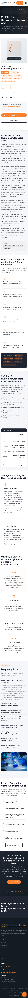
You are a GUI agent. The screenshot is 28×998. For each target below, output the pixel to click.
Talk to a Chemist (14, 120)
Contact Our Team (14, 887)
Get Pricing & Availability (10, 115)
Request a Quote (19, 2)
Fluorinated (15, 11)
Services (14, 992)
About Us (3, 942)
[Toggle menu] (25, 3)
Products (9, 11)
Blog (2, 955)
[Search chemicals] (14, 2)
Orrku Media (16, 995)
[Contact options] (24, 994)
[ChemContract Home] (7, 3)
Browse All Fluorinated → (14, 845)
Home (3, 11)
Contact (3, 958)
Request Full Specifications (10, 424)
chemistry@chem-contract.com (11, 106)
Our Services (4, 945)
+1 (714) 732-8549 (8, 109)
